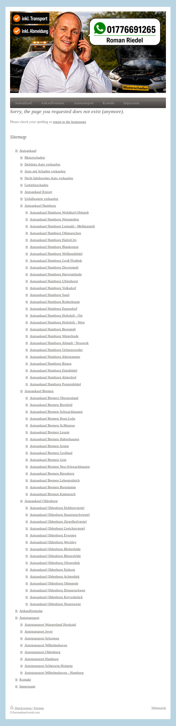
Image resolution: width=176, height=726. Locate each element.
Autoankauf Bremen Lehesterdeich (55, 480)
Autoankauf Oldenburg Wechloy (53, 542)
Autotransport (29, 618)
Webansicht (158, 708)
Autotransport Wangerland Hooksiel (50, 624)
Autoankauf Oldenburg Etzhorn (52, 569)
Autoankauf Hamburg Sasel (49, 295)
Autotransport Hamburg (42, 659)
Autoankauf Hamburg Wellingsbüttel (56, 254)
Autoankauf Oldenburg (41, 501)
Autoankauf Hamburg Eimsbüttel (53, 370)
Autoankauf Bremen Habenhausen (54, 439)
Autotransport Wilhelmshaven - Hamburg (54, 672)
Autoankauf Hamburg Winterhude (54, 336)
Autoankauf (27, 150)
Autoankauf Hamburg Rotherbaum (55, 302)
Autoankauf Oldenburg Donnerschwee (57, 590)
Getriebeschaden (36, 185)
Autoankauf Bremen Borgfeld (51, 405)
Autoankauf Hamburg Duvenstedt (54, 267)
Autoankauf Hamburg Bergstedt (53, 329)
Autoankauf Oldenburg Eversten (53, 535)
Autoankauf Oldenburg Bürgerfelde (55, 556)
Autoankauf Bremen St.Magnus (52, 425)
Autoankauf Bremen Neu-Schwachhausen (60, 466)
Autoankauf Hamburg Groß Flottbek (56, 260)
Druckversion (23, 708)
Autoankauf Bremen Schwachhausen (56, 411)
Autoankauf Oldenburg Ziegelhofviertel (58, 521)
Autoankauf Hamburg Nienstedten (54, 219)
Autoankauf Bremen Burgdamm (53, 487)
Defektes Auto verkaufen (42, 164)
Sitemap (39, 708)
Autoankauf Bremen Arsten (49, 446)
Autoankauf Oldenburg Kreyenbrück (56, 597)
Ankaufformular (31, 611)
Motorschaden (35, 157)
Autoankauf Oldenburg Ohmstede (54, 583)
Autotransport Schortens (42, 638)
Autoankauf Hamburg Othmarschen (55, 233)
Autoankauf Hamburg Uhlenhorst (54, 281)
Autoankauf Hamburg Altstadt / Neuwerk (59, 343)
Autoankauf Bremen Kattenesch (53, 494)
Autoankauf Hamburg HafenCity (53, 240)
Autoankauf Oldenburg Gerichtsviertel (57, 528)
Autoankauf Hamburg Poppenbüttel (55, 384)
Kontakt (25, 679)
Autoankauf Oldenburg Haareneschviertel (60, 515)
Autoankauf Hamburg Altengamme (55, 357)
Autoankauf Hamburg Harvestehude (56, 274)
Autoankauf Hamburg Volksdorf (53, 288)
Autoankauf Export (38, 192)
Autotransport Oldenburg (42, 652)
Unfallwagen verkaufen (41, 199)
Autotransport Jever (39, 631)
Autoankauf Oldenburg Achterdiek (55, 576)
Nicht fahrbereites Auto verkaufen (49, 178)
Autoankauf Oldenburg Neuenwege (55, 604)
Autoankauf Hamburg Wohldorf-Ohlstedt (59, 212)
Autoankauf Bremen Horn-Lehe (52, 418)
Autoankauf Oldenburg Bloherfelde (55, 549)
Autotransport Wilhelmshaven (46, 645)
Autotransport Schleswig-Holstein (49, 666)
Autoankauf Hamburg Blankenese (54, 247)
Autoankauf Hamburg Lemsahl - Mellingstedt (62, 226)
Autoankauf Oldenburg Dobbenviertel (57, 508)
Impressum (27, 686)
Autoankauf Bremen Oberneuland (54, 398)
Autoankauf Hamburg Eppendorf (53, 308)
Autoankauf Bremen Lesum (49, 432)
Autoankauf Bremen (39, 391)
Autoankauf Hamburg (40, 205)
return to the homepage (69, 122)
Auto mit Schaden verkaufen (45, 171)
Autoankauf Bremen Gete (48, 460)
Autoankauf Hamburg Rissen (51, 363)
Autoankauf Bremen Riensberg (52, 473)
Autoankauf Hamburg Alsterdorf (53, 377)
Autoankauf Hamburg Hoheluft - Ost (56, 315)
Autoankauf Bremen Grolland (51, 453)
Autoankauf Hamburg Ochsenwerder (56, 350)
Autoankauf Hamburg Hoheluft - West (57, 322)
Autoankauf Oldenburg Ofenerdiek (55, 563)
